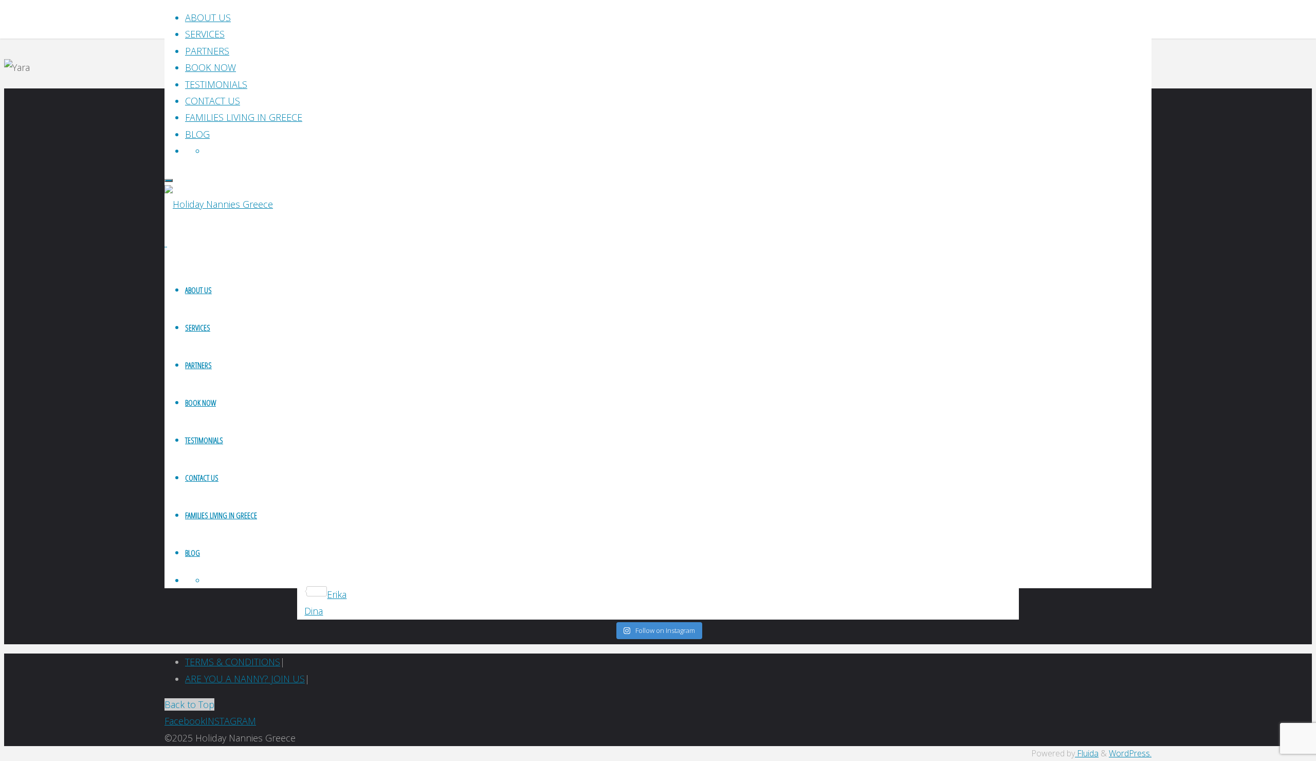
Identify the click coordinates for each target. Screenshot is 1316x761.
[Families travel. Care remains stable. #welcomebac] (534, 286)
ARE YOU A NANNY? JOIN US (245, 679)
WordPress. (1130, 753)
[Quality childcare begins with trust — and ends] (782, 294)
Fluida (1087, 753)
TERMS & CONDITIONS (232, 662)
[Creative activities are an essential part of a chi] (286, 319)
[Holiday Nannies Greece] (218, 204)
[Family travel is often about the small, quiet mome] (1030, 303)
